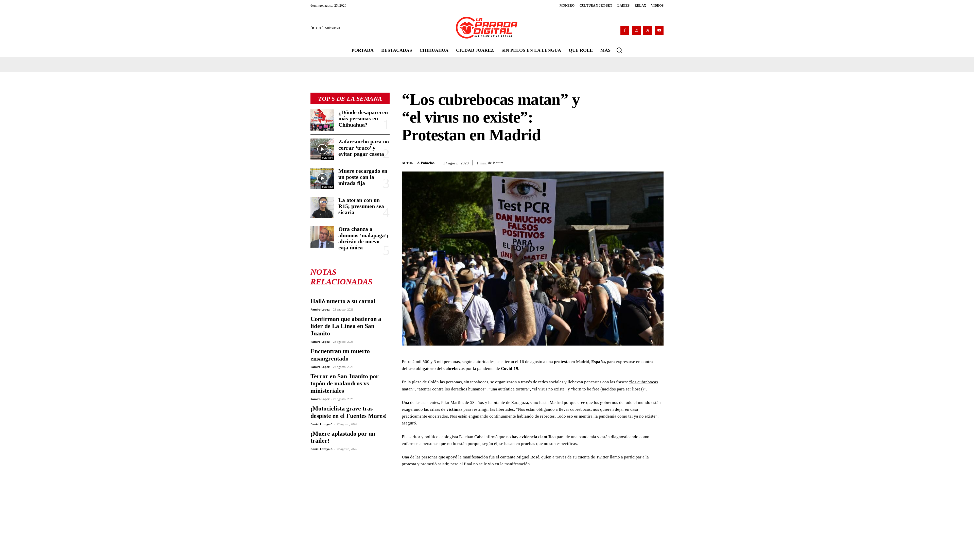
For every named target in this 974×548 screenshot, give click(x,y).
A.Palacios (425, 163)
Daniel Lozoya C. (321, 424)
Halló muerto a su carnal (342, 301)
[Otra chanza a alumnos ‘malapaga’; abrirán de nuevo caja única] (322, 236)
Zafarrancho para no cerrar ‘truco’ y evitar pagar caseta (363, 147)
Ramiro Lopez (319, 309)
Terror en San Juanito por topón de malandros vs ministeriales (344, 383)
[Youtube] (659, 30)
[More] (658, 162)
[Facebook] (624, 30)
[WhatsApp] (623, 162)
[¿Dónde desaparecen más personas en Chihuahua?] (322, 119)
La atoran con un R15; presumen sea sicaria (361, 206)
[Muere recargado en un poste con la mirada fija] (322, 178)
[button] (619, 50)
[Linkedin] (635, 162)
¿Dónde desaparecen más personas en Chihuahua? (363, 118)
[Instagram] (636, 30)
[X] (647, 30)
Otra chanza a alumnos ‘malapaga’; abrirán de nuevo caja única (363, 238)
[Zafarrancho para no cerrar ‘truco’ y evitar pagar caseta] (322, 149)
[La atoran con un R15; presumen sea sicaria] (322, 207)
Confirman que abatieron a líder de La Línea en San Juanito (345, 326)
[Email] (646, 162)
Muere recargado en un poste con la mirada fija (362, 177)
